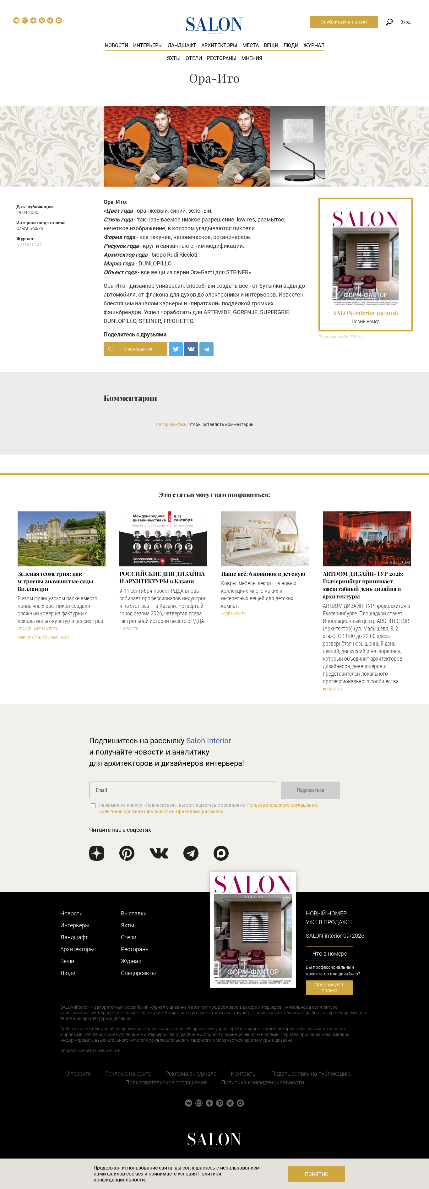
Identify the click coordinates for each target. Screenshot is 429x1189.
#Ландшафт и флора (38, 629)
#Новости (129, 629)
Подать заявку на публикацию (311, 1073)
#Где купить (233, 614)
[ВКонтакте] (191, 349)
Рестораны (221, 58)
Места (250, 45)
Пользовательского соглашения (282, 805)
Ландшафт (182, 45)
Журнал (313, 45)
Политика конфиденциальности (262, 1082)
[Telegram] (206, 349)
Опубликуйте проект (344, 22)
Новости (116, 45)
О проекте (78, 1073)
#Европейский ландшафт (43, 638)
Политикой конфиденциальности (135, 811)
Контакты (244, 1073)
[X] (176, 349)
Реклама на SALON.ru (340, 337)
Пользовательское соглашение (166, 1082)
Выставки (134, 913)
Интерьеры (148, 45)
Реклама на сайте (128, 1073)
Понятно (317, 1174)
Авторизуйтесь (171, 424)
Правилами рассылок (200, 811)
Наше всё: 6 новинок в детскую (263, 573)
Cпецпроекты (138, 973)
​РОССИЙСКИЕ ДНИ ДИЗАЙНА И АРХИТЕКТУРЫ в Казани (162, 577)
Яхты (174, 58)
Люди (290, 45)
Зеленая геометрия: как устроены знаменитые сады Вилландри (56, 581)
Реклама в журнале (191, 1073)
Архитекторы (219, 45)
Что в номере (329, 953)
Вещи (271, 45)
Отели (194, 58)
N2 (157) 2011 (30, 244)
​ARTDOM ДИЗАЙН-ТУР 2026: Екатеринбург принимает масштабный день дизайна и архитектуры (363, 585)
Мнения (252, 58)
